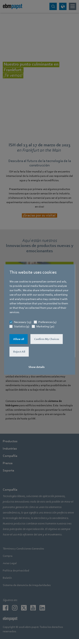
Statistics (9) (21, 326)
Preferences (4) (47, 322)
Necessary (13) (22, 322)
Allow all (18, 339)
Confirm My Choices (46, 339)
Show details (36, 367)
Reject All (19, 351)
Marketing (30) (45, 326)
